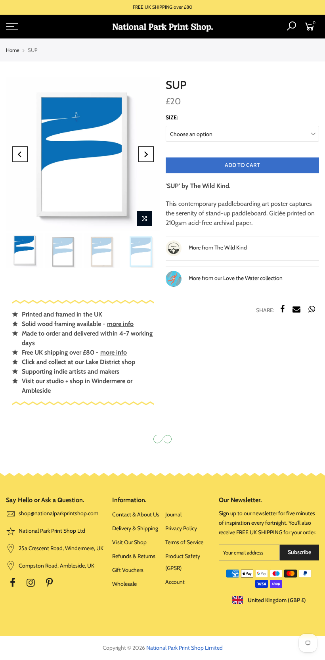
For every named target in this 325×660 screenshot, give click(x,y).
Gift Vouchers (127, 570)
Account (175, 581)
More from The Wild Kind (217, 247)
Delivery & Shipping (135, 528)
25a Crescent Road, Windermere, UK (60, 548)
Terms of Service (184, 542)
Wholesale (124, 583)
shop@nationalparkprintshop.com (58, 513)
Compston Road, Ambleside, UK (55, 565)
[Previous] (20, 154)
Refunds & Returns (133, 556)
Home (12, 50)
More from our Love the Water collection (235, 278)
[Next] (146, 154)
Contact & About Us (135, 514)
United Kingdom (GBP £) (276, 600)
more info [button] (120, 324)
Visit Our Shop (129, 542)
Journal (173, 514)
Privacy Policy (181, 528)
